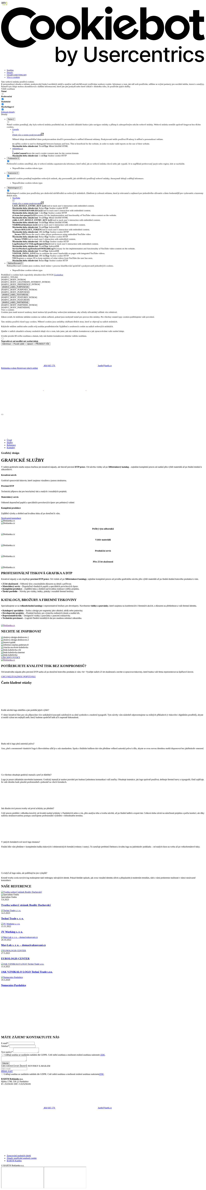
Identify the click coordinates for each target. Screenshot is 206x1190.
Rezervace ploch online (27, 368)
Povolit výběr (19, 344)
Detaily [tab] (10, 72)
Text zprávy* (7, 1052)
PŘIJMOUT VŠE (42, 344)
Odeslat (5, 1063)
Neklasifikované (15, 263)
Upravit (30, 344)
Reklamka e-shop (9, 368)
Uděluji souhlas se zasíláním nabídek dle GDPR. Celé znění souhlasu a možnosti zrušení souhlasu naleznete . (54, 1055)
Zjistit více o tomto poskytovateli (26, 135)
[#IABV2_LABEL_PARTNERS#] (15, 302)
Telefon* (5, 1046)
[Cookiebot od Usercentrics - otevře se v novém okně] (103, 66)
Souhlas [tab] (10, 70)
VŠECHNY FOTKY (10, 657)
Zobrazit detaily (8, 112)
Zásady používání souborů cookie (22, 1158)
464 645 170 (49, 1108)
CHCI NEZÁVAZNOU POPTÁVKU (18, 676)
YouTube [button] (16, 199)
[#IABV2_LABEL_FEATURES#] (15, 295)
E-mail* (4, 1043)
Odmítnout (6, 344)
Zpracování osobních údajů (19, 1155)
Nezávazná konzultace (11, 518)
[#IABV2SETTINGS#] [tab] (16, 75)
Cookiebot (58, 275)
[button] (103, 1000)
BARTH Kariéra (14, 1160)
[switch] (3, 99)
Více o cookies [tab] (13, 77)
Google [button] (15, 130)
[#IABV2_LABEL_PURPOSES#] (15, 287)
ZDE (102, 1055)
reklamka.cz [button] (17, 149)
